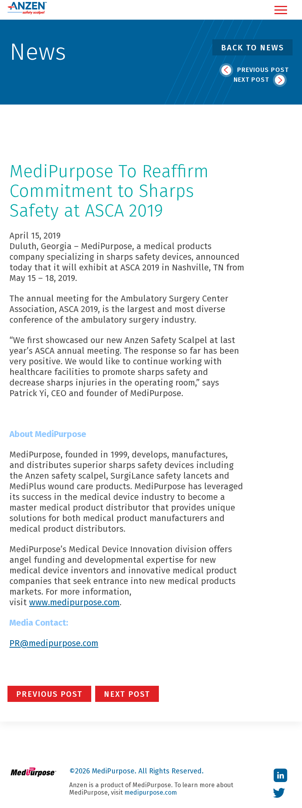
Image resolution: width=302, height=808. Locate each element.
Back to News (252, 47)
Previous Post (262, 69)
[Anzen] (27, 13)
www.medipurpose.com (74, 602)
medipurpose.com (150, 792)
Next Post (252, 79)
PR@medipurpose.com (53, 643)
